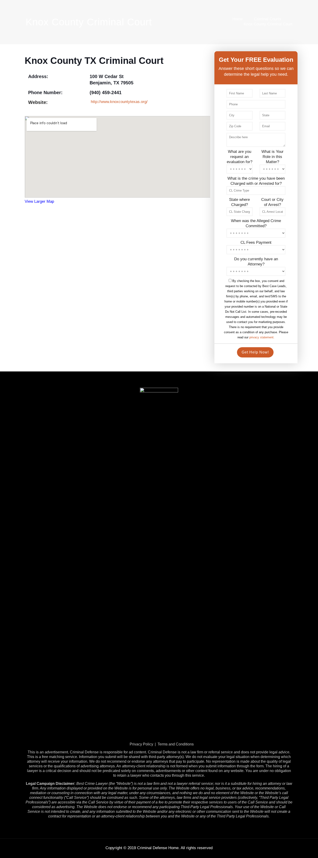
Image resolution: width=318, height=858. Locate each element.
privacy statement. (261, 337)
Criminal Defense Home (158, 848)
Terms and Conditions (176, 744)
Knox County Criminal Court (268, 24)
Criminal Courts (267, 19)
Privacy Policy (141, 744)
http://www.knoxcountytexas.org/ (119, 102)
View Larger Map (39, 201)
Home (237, 19)
